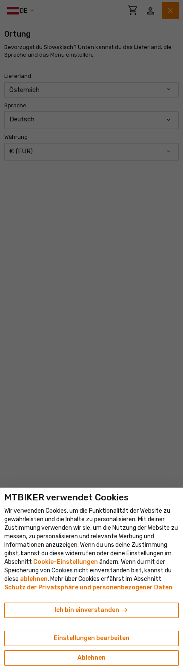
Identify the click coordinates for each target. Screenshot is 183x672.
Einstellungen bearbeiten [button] (91, 638)
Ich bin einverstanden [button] (91, 610)
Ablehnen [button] (91, 657)
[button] (34, 579)
